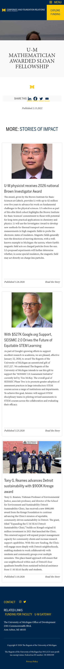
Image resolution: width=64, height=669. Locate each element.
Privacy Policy (32, 662)
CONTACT (9, 602)
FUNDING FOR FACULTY (18, 614)
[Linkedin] (29, 98)
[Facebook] (35, 98)
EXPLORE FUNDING (55, 12)
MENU (58, 2)
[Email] (47, 98)
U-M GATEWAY (43, 614)
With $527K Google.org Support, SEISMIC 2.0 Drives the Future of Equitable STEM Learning (28, 340)
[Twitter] (41, 98)
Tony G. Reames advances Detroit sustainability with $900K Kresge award (29, 486)
